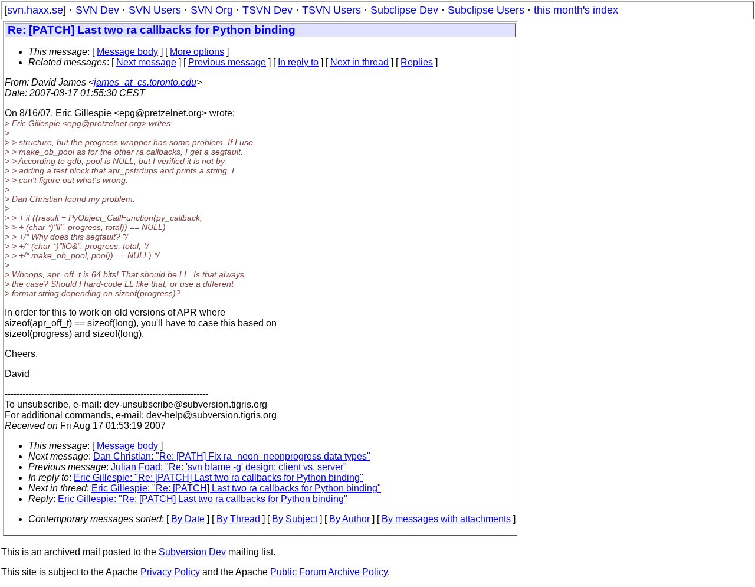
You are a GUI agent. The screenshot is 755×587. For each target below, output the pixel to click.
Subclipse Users (486, 10)
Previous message (227, 62)
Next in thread (359, 62)
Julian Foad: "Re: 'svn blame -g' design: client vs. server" (229, 467)
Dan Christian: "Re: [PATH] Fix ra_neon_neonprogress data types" (231, 456)
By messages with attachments (446, 519)
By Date (188, 519)
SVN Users (155, 10)
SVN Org (212, 10)
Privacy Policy (170, 572)
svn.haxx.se (35, 10)
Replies (417, 62)
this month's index (576, 10)
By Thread (238, 519)
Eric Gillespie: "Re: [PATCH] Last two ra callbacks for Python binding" (218, 478)
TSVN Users (331, 10)
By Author (349, 519)
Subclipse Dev (404, 10)
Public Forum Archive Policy (329, 572)
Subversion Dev (192, 552)
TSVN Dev (267, 10)
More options (197, 52)
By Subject (294, 519)
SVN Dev (97, 10)
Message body (127, 52)
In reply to (298, 62)
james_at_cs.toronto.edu (145, 82)
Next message (146, 62)
